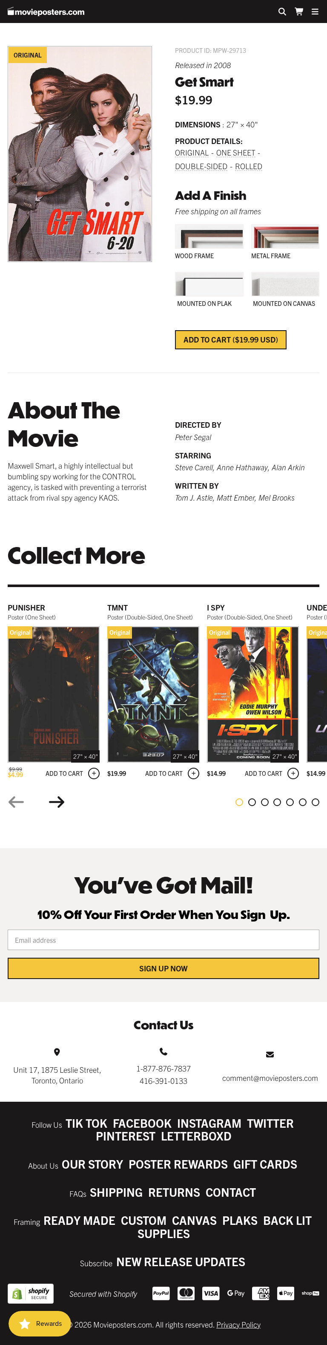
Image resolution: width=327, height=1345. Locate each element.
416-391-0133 (163, 1081)
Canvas (194, 1220)
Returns (174, 1192)
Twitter (270, 1123)
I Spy (216, 607)
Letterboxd (196, 1135)
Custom (143, 1220)
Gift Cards (265, 1163)
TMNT (117, 607)
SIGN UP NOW (163, 968)
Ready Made (79, 1220)
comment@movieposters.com (270, 1078)
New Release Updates (180, 1261)
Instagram (209, 1123)
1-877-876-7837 (163, 1068)
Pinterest (125, 1135)
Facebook (142, 1123)
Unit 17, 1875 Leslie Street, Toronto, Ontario (57, 1075)
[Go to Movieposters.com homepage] (46, 11)
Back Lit (287, 1220)
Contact (231, 1192)
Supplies (164, 1233)
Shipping (116, 1192)
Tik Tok (86, 1123)
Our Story (92, 1163)
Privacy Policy (238, 1324)
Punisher (26, 607)
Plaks (240, 1220)
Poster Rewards (178, 1163)
